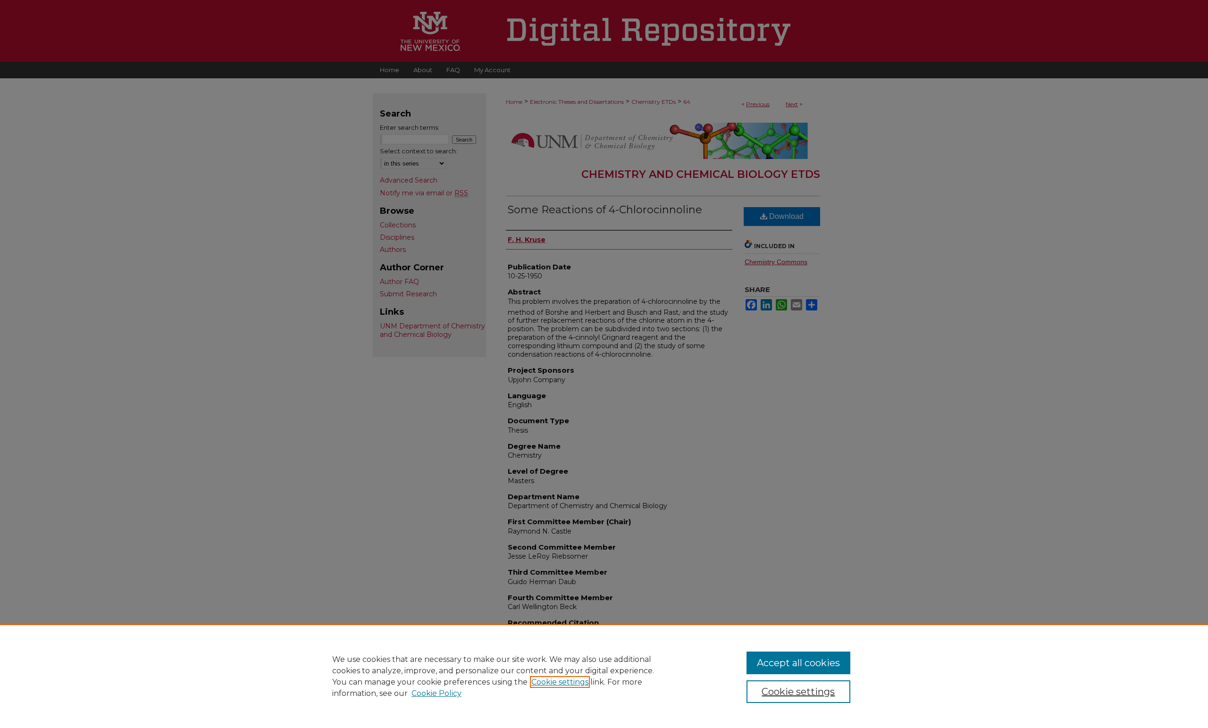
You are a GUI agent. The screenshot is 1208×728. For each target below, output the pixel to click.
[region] (604, 676)
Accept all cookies (798, 663)
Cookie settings (559, 682)
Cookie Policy (436, 693)
